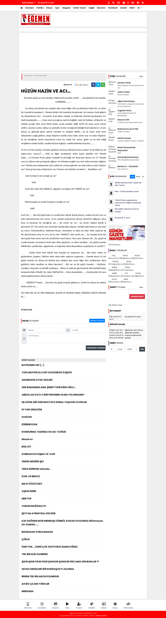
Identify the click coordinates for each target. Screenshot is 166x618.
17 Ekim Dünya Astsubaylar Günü (130, 122)
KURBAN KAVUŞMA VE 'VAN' (39, 454)
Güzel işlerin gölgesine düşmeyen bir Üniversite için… (131, 105)
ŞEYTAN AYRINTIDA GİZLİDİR (39, 513)
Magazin (66, 8)
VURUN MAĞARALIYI (34, 506)
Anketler (91, 608)
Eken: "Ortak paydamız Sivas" (124, 193)
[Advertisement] (101, 19)
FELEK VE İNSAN (123, 95)
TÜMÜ (141, 76)
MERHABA (28, 591)
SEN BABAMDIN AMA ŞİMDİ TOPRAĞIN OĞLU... (49, 387)
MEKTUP (26, 498)
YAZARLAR (113, 8)
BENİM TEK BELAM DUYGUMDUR (40, 576)
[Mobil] (109, 2)
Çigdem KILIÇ (124, 110)
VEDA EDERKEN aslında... (36, 469)
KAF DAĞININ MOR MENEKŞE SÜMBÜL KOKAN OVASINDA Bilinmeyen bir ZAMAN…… (62, 522)
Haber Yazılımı (101, 615)
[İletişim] (118, 2)
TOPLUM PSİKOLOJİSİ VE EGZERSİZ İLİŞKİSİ (47, 372)
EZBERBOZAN (29, 424)
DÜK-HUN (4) (123, 169)
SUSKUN (27, 417)
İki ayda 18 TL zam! (46, 2)
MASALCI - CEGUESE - (128, 166)
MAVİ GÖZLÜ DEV (32, 483)
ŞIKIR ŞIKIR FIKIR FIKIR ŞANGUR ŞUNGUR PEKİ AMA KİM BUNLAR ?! (60, 561)
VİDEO (132, 8)
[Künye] (138, 2)
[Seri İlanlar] (128, 2)
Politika (40, 8)
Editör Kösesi (124, 138)
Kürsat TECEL (124, 82)
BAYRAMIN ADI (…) (33, 365)
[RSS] (143, 2)
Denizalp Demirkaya (128, 157)
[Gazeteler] (132, 2)
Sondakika (42, 608)
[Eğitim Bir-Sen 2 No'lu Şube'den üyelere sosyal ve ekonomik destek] (116, 334)
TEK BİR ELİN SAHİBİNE (35, 554)
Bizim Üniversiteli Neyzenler (126, 149)
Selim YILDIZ (124, 92)
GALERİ (123, 8)
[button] (139, 8)
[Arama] (113, 2)
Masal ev (27, 439)
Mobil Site (28, 608)
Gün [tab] (132, 177)
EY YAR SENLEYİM (32, 409)
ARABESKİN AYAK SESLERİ (37, 380)
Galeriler (55, 608)
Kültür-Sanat (79, 8)
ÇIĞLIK (26, 539)
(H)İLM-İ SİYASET (124, 132)
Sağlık (91, 8)
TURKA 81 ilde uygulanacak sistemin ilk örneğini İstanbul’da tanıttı (125, 203)
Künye (115, 608)
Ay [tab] (143, 177)
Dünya (49, 8)
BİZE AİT (26, 446)
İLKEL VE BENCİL (31, 476)
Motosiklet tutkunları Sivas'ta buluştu (124, 210)
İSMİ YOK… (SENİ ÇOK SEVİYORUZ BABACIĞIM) (50, 546)
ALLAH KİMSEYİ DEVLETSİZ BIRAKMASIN (127, 114)
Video (67, 608)
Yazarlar (79, 608)
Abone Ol (68, 84)
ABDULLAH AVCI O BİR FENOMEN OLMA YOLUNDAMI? (53, 394)
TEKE (119, 153)
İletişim (104, 608)
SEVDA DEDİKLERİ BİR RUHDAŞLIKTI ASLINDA (48, 569)
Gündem (29, 8)
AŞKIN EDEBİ (29, 491)
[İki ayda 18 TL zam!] (116, 318)
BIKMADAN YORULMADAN (37, 532)
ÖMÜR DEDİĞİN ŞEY (33, 461)
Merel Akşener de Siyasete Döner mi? (131, 86)
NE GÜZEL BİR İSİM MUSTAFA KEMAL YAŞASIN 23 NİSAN (54, 402)
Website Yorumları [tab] (97, 321)
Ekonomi (101, 8)
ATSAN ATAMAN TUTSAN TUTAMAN (131, 141)
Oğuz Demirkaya (126, 101)
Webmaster (128, 608)
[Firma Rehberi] (124, 2)
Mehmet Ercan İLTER (128, 129)
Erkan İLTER (123, 119)
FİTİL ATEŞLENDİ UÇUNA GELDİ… (129, 160)
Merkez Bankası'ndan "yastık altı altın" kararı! (125, 184)
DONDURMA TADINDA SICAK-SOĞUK (44, 431)
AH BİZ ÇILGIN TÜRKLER (35, 584)
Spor (57, 8)
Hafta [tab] (138, 177)
